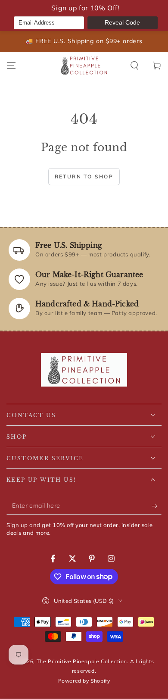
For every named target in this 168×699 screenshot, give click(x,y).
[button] (134, 65)
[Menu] (11, 65)
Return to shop (84, 176)
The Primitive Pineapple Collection (82, 661)
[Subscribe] (157, 505)
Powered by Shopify (84, 680)
